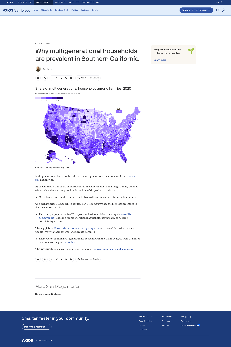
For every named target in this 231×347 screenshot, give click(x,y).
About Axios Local (146, 317)
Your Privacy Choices (189, 325)
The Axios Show (90, 2)
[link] (38, 78)
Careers (142, 325)
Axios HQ (165, 325)
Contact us (143, 329)
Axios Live (73, 2)
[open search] (217, 10)
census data (69, 242)
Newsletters (25, 2)
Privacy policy (186, 317)
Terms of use (185, 321)
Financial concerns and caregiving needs (77, 228)
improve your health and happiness (113, 249)
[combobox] (43, 2)
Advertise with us (145, 321)
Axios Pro (60, 2)
